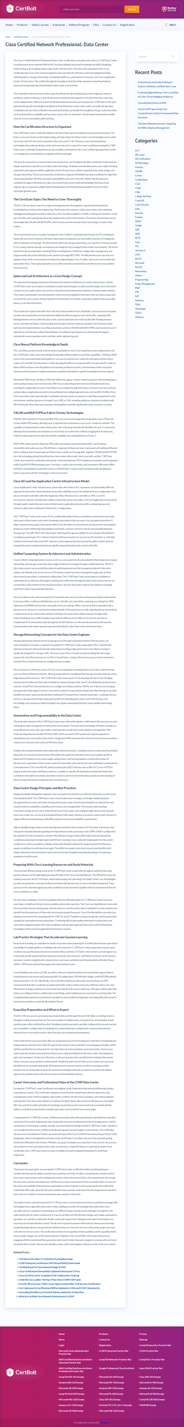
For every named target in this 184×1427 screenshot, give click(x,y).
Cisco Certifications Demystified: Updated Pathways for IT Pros (49, 1271)
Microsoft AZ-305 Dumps (71, 1388)
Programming (141, 279)
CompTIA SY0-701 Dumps (71, 1376)
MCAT (138, 258)
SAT (137, 296)
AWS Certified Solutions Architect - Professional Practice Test (76, 1370)
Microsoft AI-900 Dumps (151, 1382)
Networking (140, 271)
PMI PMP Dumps (147, 1405)
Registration (127, 24)
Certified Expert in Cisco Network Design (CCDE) (42, 1267)
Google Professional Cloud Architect (116, 1368)
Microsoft (139, 263)
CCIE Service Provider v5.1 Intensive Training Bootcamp (46, 1259)
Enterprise (59, 24)
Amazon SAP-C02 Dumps (111, 1388)
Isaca (137, 242)
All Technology (141, 163)
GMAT (138, 221)
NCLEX (138, 267)
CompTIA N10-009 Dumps (71, 1393)
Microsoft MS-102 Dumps (111, 1410)
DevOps (139, 213)
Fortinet (139, 217)
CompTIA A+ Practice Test (151, 1359)
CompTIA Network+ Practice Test (115, 1359)
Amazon (139, 167)
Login (61, 1345)
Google (138, 225)
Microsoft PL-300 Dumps (111, 1393)
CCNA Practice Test (148, 1350)
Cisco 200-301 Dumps (150, 1376)
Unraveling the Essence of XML (152, 102)
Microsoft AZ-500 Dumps (71, 1410)
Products (22, 24)
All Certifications (142, 158)
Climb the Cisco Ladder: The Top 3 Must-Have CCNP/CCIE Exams (50, 1279)
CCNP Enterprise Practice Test (113, 1350)
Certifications (141, 179)
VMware (139, 317)
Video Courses (40, 24)
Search (132, 9)
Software (139, 300)
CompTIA (139, 200)
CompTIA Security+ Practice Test (155, 1345)
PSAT (137, 288)
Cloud (138, 188)
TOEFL (138, 312)
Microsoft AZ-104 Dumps (111, 1376)
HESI (137, 233)
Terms (62, 1339)
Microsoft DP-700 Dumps (111, 1382)
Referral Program (79, 24)
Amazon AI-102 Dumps (150, 1388)
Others (138, 275)
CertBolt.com (105, 1422)
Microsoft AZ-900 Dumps (151, 1393)
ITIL (137, 246)
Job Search (140, 250)
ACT (137, 150)
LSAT (137, 254)
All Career (140, 154)
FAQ (96, 24)
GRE (137, 229)
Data (137, 208)
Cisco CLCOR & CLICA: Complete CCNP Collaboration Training (49, 1275)
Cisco (137, 183)
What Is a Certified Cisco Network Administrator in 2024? (46, 1296)
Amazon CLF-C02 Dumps (71, 1405)
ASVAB (138, 171)
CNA (137, 192)
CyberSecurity (142, 204)
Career (138, 175)
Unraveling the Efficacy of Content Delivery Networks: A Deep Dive (51, 1292)
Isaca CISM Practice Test (150, 1368)
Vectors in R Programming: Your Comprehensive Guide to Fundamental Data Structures (158, 113)
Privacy (143, 1334)
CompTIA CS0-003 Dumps (152, 1399)
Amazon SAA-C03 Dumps (71, 1382)
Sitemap (143, 1339)
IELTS (137, 237)
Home (9, 24)
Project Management (145, 283)
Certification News (20, 37)
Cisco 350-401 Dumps (109, 1399)
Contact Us (109, 24)
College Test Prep (143, 196)
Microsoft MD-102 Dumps (71, 1399)
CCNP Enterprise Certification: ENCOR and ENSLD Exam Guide (49, 1263)
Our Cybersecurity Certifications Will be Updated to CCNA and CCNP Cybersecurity (59, 1288)
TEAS (137, 304)
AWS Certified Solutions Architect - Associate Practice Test (76, 1361)
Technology (140, 308)
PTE (137, 292)
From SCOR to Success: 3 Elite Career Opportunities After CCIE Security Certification (59, 1283)
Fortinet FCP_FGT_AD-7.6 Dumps (115, 1405)
